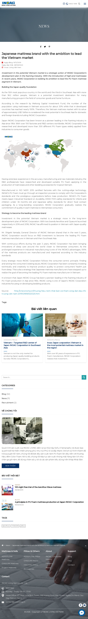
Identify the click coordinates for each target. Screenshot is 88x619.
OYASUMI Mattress (10, 563)
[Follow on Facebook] (80, 605)
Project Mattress (9, 568)
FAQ (70, 561)
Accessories (29, 569)
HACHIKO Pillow (31, 565)
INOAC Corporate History (53, 557)
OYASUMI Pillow (31, 561)
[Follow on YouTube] (84, 605)
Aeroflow (5, 526)
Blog (4, 394)
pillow (23, 526)
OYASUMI (14, 526)
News (44, 26)
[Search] (79, 3)
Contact (71, 565)
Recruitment (8, 403)
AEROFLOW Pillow (32, 556)
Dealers (49, 563)
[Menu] (85, 3)
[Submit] (84, 377)
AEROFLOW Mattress (7, 557)
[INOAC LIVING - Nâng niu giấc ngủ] (8, 4)
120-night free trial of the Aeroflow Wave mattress (38, 487)
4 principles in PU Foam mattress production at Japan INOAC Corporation (49, 502)
